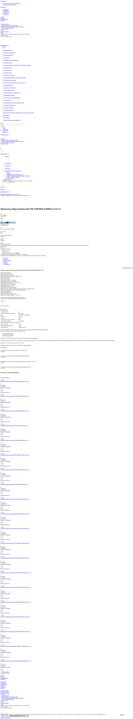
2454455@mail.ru (5, 31)
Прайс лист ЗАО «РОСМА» (10, 4)
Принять (122, 715)
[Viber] (9, 222)
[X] (7, 222)
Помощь (3, 688)
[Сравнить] (2, 219)
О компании (6, 9)
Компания (3, 679)
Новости (3, 676)
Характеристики (7, 260)
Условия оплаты (4, 690)
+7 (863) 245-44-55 (5, 24)
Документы (6, 14)
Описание (5, 258)
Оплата (5, 261)
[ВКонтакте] (1, 222)
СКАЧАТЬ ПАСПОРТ (127, 267)
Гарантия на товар (5, 693)
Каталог (2, 675)
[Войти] (1, 147)
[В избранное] (2, 218)
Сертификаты (6, 12)
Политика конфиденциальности (17, 715)
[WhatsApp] (11, 222)
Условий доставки (27, 345)
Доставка (5, 263)
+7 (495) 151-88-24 (7, 28)
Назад (8, 172)
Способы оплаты (34, 338)
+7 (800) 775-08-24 (12, 26)
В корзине (8, 249)
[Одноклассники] (3, 222)
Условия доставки (5, 691)
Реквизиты (5, 10)
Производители (4, 678)
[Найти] (4, 126)
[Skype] (13, 222)
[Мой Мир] (5, 222)
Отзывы (5, 13)
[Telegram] (15, 222)
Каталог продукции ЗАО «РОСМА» (12, 3)
